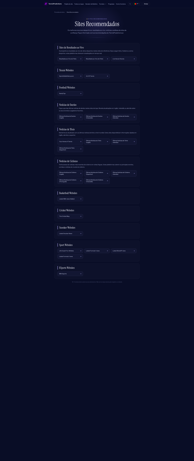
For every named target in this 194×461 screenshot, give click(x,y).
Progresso (111, 4)
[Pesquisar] (130, 4)
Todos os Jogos (79, 4)
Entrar (146, 4)
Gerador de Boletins (91, 4)
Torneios (102, 4)
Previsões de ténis (59, 12)
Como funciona (121, 4)
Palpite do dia (68, 4)
